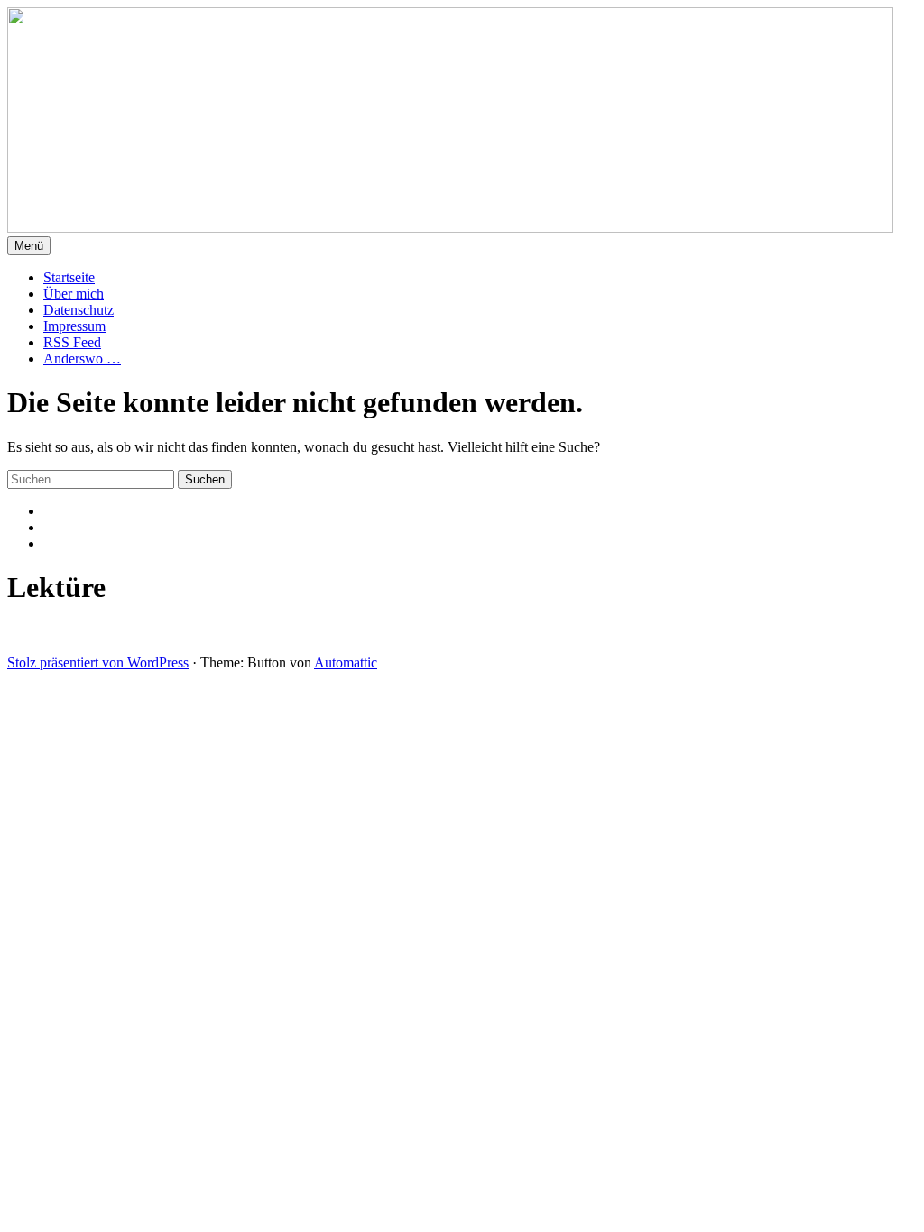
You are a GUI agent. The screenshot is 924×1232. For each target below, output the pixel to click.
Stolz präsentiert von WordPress (98, 662)
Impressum (74, 326)
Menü (28, 246)
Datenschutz (78, 309)
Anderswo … (82, 358)
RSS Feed (72, 342)
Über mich (73, 293)
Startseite (69, 277)
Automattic (345, 662)
